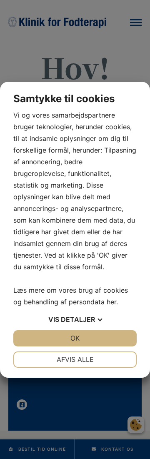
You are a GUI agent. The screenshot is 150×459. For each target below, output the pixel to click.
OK (75, 338)
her (111, 302)
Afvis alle (75, 359)
